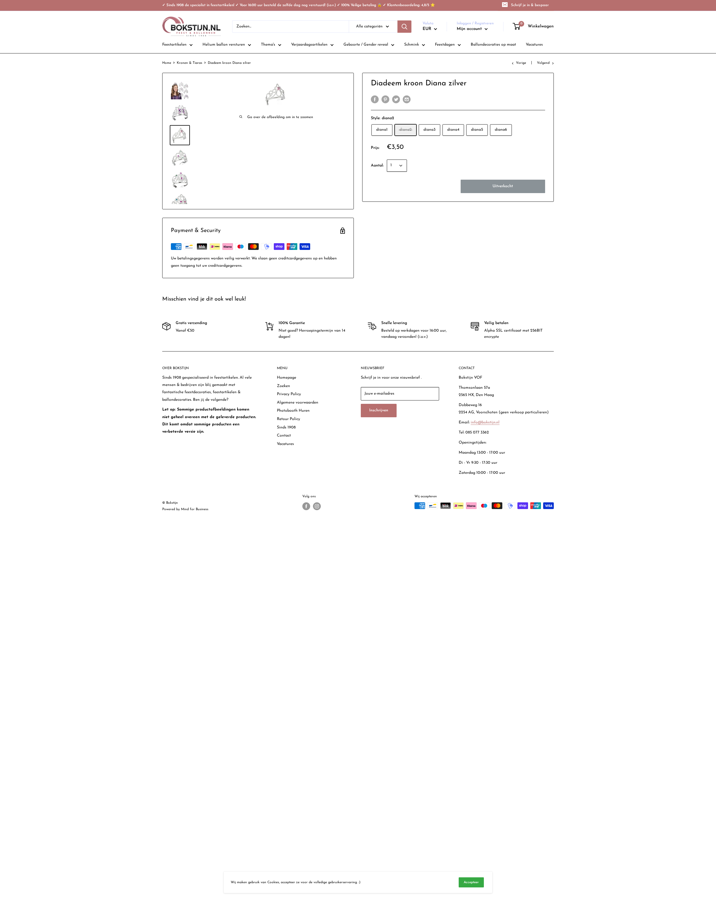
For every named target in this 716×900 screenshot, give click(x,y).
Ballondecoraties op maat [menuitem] (493, 45)
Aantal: (377, 165)
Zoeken (283, 386)
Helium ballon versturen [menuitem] (223, 45)
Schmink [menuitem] (411, 45)
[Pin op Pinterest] (385, 99)
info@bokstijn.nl (485, 422)
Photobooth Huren (293, 411)
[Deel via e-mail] (407, 99)
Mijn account (470, 29)
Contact (284, 435)
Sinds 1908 (286, 427)
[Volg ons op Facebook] (306, 506)
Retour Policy (288, 419)
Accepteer (471, 882)
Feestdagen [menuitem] (445, 45)
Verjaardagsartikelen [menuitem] (309, 45)
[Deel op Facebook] (375, 99)
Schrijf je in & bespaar (530, 5)
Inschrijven (378, 410)
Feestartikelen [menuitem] (174, 45)
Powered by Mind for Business (185, 509)
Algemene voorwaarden (297, 402)
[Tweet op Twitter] (396, 99)
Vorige (521, 63)
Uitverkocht (503, 186)
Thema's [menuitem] (268, 45)
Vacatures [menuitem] (534, 45)
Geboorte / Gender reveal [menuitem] (365, 45)
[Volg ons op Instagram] (317, 506)
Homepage (286, 378)
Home (166, 63)
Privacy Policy (289, 394)
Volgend (543, 63)
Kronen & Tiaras (189, 63)
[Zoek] (404, 26)
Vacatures (285, 444)
